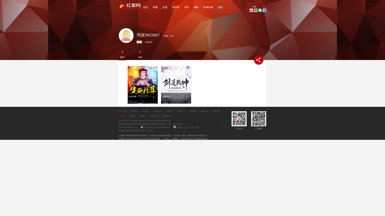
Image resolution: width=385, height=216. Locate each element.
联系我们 (134, 111)
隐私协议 (157, 111)
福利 (196, 7)
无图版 (142, 116)
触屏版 (132, 116)
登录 (254, 7)
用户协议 (145, 111)
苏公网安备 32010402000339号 (157, 127)
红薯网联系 (155, 139)
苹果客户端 (166, 116)
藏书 (122, 57)
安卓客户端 (153, 116)
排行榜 (175, 7)
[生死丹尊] (143, 85)
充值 (220, 7)
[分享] (258, 60)
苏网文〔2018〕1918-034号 (188, 127)
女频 (164, 7)
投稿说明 (169, 111)
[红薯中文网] (130, 10)
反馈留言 (216, 111)
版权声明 (192, 111)
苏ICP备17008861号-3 (128, 127)
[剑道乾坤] (176, 85)
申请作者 (208, 7)
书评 (140, 57)
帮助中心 (181, 111)
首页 (145, 7)
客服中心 (204, 111)
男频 (155, 7)
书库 (186, 7)
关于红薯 (122, 111)
